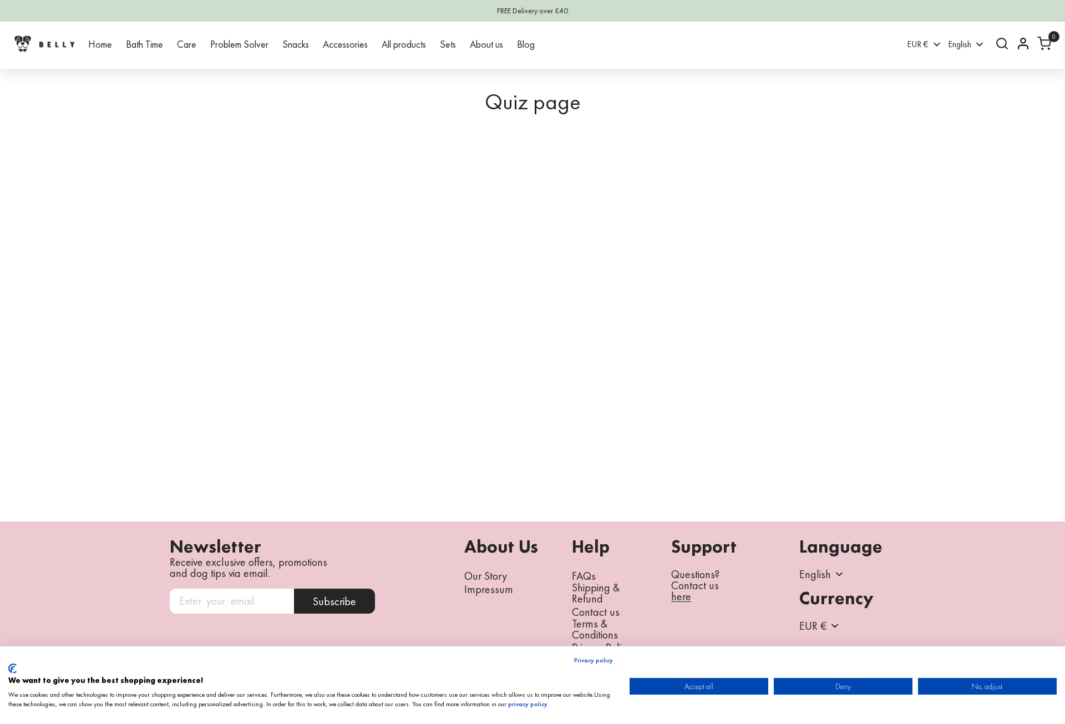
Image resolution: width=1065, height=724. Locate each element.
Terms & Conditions (595, 629)
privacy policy (527, 704)
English (959, 44)
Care (186, 44)
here (681, 597)
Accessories (345, 44)
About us (486, 44)
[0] (1044, 43)
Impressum (488, 589)
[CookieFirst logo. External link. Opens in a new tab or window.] (12, 669)
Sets (448, 44)
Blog (526, 44)
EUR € (918, 44)
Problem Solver (239, 44)
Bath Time (144, 44)
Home (100, 44)
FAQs (584, 575)
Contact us (596, 611)
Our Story (485, 575)
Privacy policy (593, 660)
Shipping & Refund (596, 593)
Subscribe (334, 601)
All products (404, 44)
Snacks (295, 44)
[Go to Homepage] (44, 43)
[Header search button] (1002, 43)
